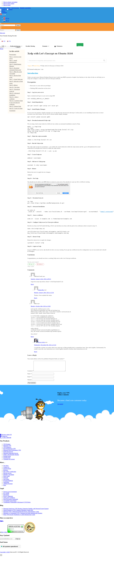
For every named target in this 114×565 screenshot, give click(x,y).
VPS (3, 45)
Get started (60, 404)
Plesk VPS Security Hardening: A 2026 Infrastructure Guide (19, 514)
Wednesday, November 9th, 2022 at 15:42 (45, 345)
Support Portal (7, 468)
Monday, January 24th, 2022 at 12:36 (44, 292)
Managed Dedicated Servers (10, 453)
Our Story (6, 465)
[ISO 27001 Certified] (10, 433)
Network (5, 477)
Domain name (7, 456)
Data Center (6, 476)
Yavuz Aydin (41, 342)
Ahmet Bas (41, 290)
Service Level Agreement (10, 491)
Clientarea (4, 12)
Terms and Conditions (9, 497)
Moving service (7, 473)
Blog (4, 485)
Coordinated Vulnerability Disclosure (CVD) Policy (17, 502)
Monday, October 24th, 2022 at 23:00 (40, 306)
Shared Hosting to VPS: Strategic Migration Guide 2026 (18, 510)
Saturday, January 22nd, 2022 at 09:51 (41, 279)
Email (29, 376)
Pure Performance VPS (9, 448)
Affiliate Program (8, 483)
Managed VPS (7, 445)
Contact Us (6, 467)
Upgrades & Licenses (9, 459)
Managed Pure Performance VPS (12, 450)
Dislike (40, 264)
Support (10, 9)
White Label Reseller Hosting (11, 454)
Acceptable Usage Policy (10, 500)
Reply (32, 284)
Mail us (3, 11)
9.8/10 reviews (15, 8)
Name (29, 373)
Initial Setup (37, 65)
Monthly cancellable (25, 8)
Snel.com (2, 33)
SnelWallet (6, 482)
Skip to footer (7, 5)
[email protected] (106, 211)
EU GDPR (6, 493)
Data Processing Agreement (10, 499)
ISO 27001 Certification (9, 471)
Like (32, 264)
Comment (30, 371)
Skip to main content (8, 3)
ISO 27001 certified (5, 8)
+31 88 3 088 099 (6, 437)
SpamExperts (6, 457)
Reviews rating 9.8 (6, 434)
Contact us (4, 9)
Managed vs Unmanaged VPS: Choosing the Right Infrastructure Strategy (22, 513)
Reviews (5, 470)
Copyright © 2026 (5, 552)
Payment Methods (8, 480)
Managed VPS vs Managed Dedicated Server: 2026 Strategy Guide (21, 511)
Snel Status (6, 479)
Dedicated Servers (8, 451)
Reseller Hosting (30, 45)
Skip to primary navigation (10, 2)
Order (80, 45)
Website (29, 379)
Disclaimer (6, 494)
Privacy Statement (8, 496)
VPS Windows (7, 447)
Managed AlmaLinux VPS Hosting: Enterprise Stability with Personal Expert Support (25, 508)
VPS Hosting (6, 444)
